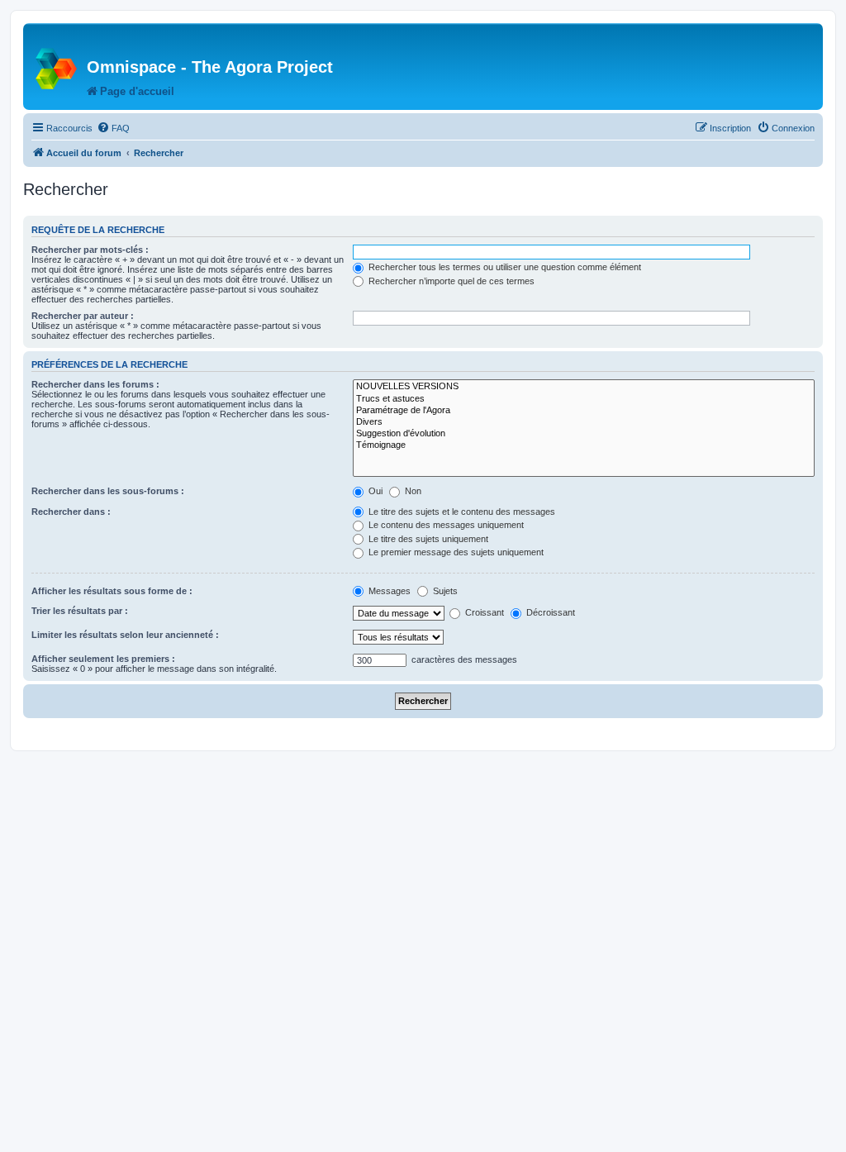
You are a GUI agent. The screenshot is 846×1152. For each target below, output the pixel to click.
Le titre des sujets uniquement (427, 539)
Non (411, 491)
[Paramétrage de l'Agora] (583, 411)
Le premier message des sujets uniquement (455, 552)
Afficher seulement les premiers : (103, 659)
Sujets (444, 591)
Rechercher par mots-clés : (90, 250)
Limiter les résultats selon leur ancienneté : (125, 635)
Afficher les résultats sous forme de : (111, 591)
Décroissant (549, 612)
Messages (388, 591)
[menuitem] (113, 128)
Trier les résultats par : (79, 611)
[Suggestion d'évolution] (583, 434)
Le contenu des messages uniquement (445, 525)
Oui (374, 491)
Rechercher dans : (71, 511)
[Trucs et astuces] (583, 399)
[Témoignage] (583, 445)
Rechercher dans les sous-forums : (107, 491)
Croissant (483, 612)
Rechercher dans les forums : (95, 384)
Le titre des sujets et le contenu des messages (460, 511)
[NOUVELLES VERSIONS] (583, 387)
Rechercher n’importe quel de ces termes (450, 281)
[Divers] (583, 422)
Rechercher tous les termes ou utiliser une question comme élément (503, 267)
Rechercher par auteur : (82, 316)
